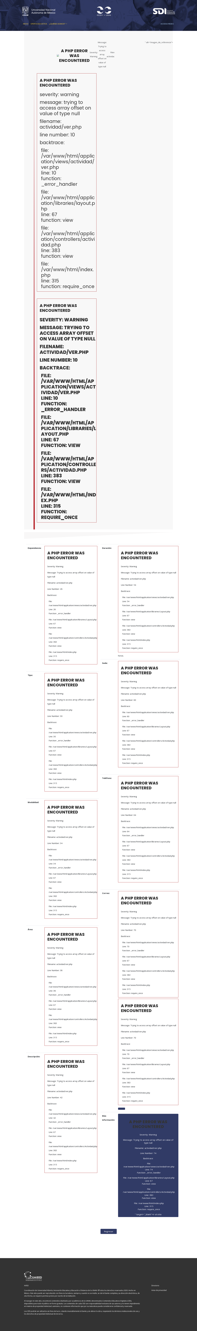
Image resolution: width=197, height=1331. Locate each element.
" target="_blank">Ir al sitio (149, 1167)
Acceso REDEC (167, 24)
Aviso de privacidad (159, 1290)
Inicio (25, 24)
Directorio (155, 1285)
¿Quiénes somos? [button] (57, 24)
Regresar (108, 1231)
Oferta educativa (39, 24)
